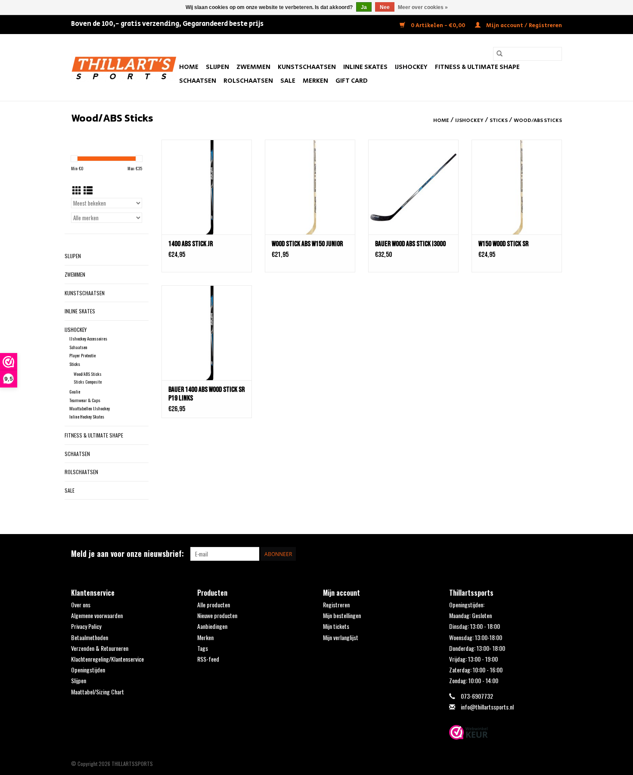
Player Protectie (82, 355)
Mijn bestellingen (342, 615)
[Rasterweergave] (76, 190)
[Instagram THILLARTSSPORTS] (555, 554)
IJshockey (411, 67)
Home (189, 67)
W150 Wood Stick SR (503, 244)
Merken (315, 80)
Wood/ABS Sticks (538, 120)
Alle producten (213, 604)
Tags (202, 648)
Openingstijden (88, 669)
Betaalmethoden (89, 637)
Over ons (80, 604)
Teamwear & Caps (84, 400)
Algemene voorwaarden (97, 615)
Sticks (499, 120)
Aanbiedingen (212, 626)
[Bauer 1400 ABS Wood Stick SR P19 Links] (206, 332)
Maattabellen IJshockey (89, 408)
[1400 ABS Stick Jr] (206, 187)
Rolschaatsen (248, 80)
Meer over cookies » (423, 7)
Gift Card (351, 80)
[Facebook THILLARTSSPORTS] (540, 554)
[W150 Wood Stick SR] (517, 187)
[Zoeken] (499, 54)
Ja (364, 7)
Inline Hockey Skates (86, 416)
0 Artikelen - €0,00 (438, 26)
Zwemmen (253, 67)
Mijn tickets (336, 626)
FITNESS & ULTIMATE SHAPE (477, 67)
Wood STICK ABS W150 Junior (307, 244)
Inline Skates (365, 67)
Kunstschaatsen (307, 67)
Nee (385, 7)
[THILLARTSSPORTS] (124, 67)
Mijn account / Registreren (523, 26)
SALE (287, 80)
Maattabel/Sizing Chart (97, 691)
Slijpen (217, 67)
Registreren (336, 604)
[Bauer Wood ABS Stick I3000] (413, 187)
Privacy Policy (86, 626)
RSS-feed (208, 658)
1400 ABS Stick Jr (190, 244)
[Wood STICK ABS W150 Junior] (310, 187)
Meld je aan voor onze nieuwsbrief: (127, 553)
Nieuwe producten (217, 615)
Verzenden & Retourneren (99, 648)
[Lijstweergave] (88, 190)
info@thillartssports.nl (487, 706)
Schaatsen (197, 80)
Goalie (74, 391)
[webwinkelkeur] (505, 732)
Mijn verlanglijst (340, 637)
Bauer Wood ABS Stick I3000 (410, 244)
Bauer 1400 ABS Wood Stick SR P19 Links (206, 394)
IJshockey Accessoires (88, 338)
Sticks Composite (88, 381)
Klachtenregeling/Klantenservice (107, 658)
